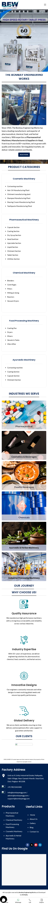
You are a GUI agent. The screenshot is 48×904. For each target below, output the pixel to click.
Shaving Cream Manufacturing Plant (21, 202)
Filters (9, 289)
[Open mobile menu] (45, 4)
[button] (3, 899)
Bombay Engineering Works (27, 892)
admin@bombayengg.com (18, 795)
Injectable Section (14, 243)
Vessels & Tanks (13, 340)
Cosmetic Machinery (14, 831)
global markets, (34, 146)
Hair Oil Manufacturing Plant (18, 190)
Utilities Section (13, 259)
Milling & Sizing (13, 293)
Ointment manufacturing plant (19, 194)
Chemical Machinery (14, 820)
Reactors (10, 297)
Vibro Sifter (11, 344)
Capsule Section (13, 227)
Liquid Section (12, 247)
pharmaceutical (8, 134)
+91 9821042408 (15, 787)
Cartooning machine (15, 186)
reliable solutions (15, 150)
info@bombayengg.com (17, 792)
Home (32, 815)
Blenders (10, 281)
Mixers (10, 336)
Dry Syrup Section (14, 235)
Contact (34, 831)
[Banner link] (24, 415)
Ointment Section (14, 251)
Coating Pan (12, 328)
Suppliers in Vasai (35, 140)
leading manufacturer (17, 131)
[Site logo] (10, 4)
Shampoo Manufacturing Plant (18, 198)
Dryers (10, 332)
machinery (6, 137)
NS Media (25, 895)
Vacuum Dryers (13, 301)
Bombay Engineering (25, 128)
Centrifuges (11, 285)
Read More (24, 154)
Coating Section (13, 231)
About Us (33, 819)
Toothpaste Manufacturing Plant (19, 206)
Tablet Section (12, 255)
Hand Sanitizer (13, 239)
